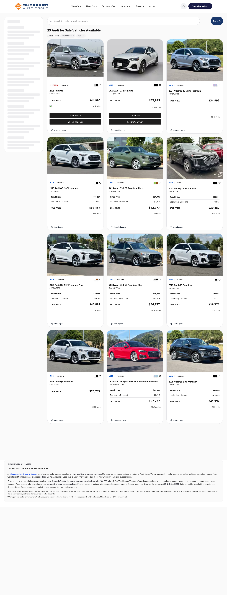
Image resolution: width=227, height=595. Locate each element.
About (152, 6)
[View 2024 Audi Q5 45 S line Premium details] (195, 60)
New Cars (76, 6)
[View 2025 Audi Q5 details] (75, 58)
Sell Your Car (108, 6)
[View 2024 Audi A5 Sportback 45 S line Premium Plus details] (135, 351)
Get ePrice (75, 115)
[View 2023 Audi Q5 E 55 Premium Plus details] (135, 255)
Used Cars (91, 6)
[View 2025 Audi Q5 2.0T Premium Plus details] (135, 158)
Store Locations (200, 6)
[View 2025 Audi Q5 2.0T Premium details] (75, 155)
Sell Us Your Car (75, 121)
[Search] (183, 6)
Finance (140, 6)
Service (124, 6)
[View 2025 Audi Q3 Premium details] (135, 60)
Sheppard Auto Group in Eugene (23, 474)
